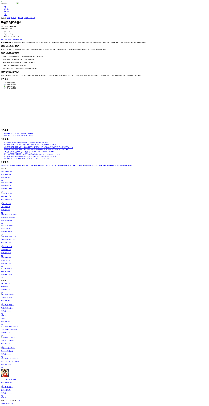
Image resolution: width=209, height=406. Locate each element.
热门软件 (6, 8)
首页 (5, 6)
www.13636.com (20, 400)
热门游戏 (6, 10)
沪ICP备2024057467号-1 (7, 403)
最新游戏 (13, 18)
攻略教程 (6, 11)
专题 (5, 13)
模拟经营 (20, 18)
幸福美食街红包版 (29, 18)
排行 (5, 15)
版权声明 (3, 397)
